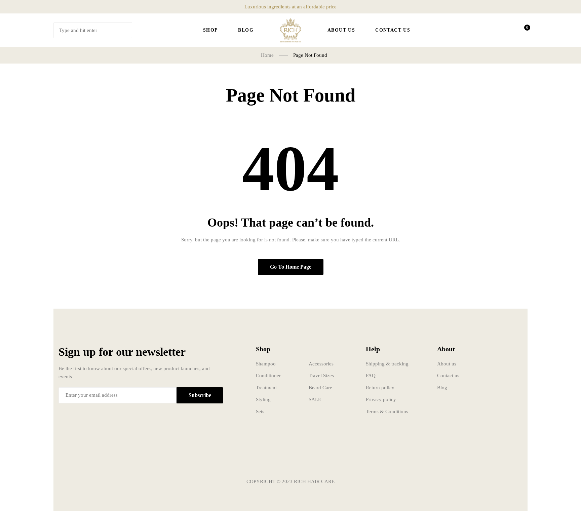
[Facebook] (270, 462)
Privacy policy (381, 399)
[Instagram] (290, 462)
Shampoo (266, 363)
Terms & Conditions (387, 411)
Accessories (321, 363)
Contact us (448, 375)
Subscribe (200, 395)
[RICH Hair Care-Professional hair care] (290, 30)
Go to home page (290, 267)
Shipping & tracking (387, 363)
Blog (442, 387)
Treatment (266, 387)
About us (446, 363)
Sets (260, 411)
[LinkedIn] (311, 462)
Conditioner (268, 375)
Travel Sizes (321, 375)
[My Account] (504, 30)
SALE (315, 399)
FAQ (371, 375)
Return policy (380, 387)
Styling (263, 399)
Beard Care (320, 387)
